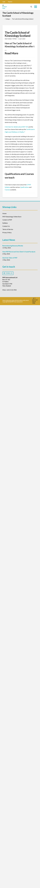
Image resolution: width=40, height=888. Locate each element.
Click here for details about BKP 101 (16, 127)
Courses (7, 190)
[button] (3, 2)
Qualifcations (24, 187)
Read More (11, 53)
